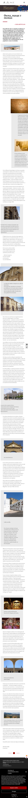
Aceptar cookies (14, 787)
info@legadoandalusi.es (7, 765)
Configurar (14, 795)
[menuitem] (26, 755)
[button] (26, 771)
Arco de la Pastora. (8, 457)
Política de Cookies (16, 781)
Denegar (14, 791)
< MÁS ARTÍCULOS (19, 24)
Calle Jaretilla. (7, 522)
